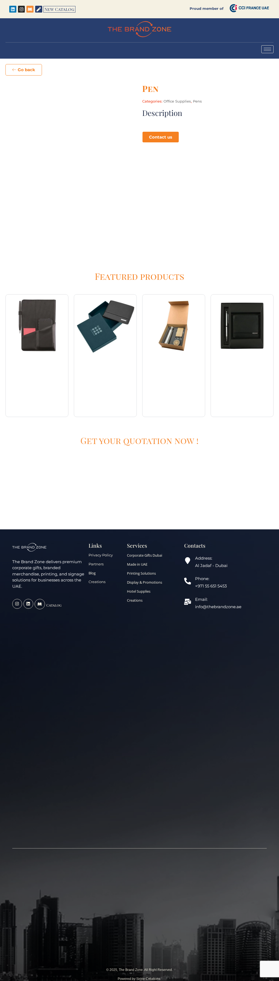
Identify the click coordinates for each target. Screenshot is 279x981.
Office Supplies (177, 101)
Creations (97, 582)
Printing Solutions (141, 573)
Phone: (202, 578)
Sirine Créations (148, 979)
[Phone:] (187, 582)
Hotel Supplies (138, 591)
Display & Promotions (144, 582)
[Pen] (38, 9)
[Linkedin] (12, 9)
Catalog (54, 605)
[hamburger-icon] (267, 49)
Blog (92, 573)
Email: (201, 599)
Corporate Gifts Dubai (144, 555)
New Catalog (59, 9)
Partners (96, 564)
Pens (197, 101)
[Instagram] (21, 9)
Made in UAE (137, 564)
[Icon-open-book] (30, 9)
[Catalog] (40, 604)
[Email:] (187, 602)
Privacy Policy (101, 555)
